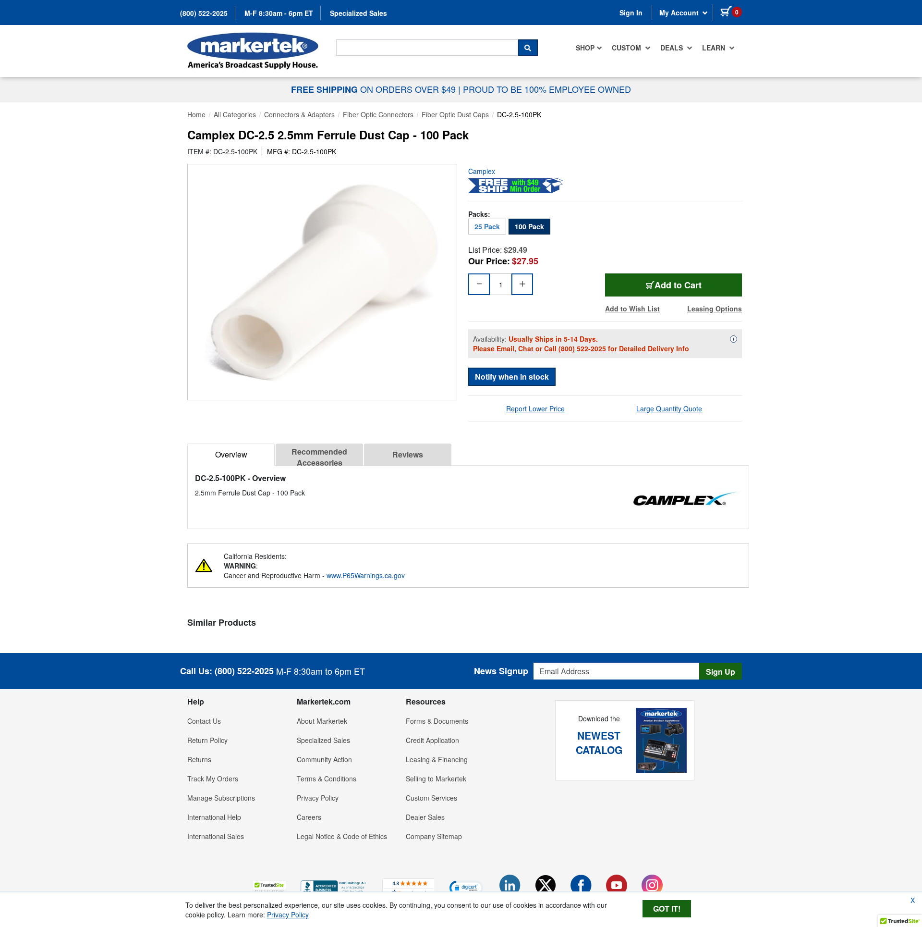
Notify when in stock (512, 376)
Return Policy (207, 740)
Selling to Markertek (436, 778)
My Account (680, 12)
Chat (526, 348)
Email (505, 348)
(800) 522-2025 (204, 13)
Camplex (481, 171)
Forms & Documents (437, 721)
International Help (214, 817)
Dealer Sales (425, 817)
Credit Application (432, 740)
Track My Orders (212, 778)
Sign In (631, 12)
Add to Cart (692, 284)
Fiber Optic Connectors (378, 114)
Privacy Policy (318, 798)
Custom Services (431, 798)
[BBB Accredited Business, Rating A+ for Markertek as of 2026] (334, 886)
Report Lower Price (535, 408)
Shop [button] (585, 47)
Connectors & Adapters (299, 114)
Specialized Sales (358, 13)
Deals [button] (672, 47)
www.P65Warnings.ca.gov (366, 575)
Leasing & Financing (437, 759)
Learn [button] (714, 47)
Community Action (324, 759)
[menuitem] (589, 48)
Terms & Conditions (326, 778)
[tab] (231, 455)
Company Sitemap (434, 836)
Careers (309, 817)
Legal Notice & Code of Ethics (342, 836)
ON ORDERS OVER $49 (374, 89)
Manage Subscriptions (221, 798)
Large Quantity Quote (669, 408)
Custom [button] (627, 47)
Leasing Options (714, 308)
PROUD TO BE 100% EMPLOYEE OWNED (547, 89)
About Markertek (322, 721)
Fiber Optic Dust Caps (455, 114)
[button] (269, 887)
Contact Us (204, 721)
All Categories (235, 114)
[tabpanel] (468, 485)
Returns (199, 759)
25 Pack (487, 226)
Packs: (479, 214)
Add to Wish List (632, 308)
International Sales (215, 836)
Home (196, 114)
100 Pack (529, 226)
